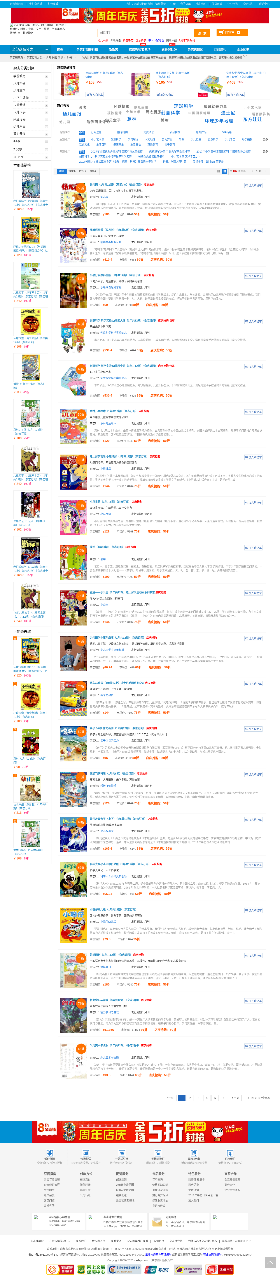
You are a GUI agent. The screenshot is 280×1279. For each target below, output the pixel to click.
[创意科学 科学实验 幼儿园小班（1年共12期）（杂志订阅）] (211, 84)
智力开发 (167, 139)
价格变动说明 (160, 1184)
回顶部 (270, 1262)
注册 (173, 3)
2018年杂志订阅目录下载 (203, 1195)
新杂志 (113, 49)
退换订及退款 (160, 1190)
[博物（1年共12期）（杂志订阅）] (31, 368)
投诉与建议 (158, 1205)
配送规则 (121, 1179)
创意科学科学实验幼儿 (113, 332)
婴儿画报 (171, 40)
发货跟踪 (217, 3)
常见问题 (49, 1200)
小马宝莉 (105, 514)
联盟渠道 (116, 1241)
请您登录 (160, 3)
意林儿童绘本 (108, 423)
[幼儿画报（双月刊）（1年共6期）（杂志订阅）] (30, 788)
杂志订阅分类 (34, 57)
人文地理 (150, 139)
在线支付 (85, 1179)
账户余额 (49, 1195)
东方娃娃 (252, 119)
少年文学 (133, 112)
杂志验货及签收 (125, 1200)
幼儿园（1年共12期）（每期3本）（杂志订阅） (122, 184)
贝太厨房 (153, 112)
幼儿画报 (72, 114)
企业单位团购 (232, 1190)
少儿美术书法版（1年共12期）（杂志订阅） (121, 1045)
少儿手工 (230, 139)
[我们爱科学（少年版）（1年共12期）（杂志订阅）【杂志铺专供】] (31, 185)
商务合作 (229, 1184)
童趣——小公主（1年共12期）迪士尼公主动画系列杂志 (128, 592)
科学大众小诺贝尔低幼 (113, 876)
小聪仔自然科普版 (110, 287)
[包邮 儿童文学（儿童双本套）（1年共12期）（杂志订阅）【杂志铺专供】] (30, 596)
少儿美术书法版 (109, 1057)
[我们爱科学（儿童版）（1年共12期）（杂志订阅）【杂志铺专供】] (30, 551)
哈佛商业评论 (98, 122)
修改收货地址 (160, 1200)
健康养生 (118, 144)
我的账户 (201, 3)
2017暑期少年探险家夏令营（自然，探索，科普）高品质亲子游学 (117, 161)
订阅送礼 (220, 49)
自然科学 (213, 139)
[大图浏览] (218, 171)
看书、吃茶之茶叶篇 (174, 161)
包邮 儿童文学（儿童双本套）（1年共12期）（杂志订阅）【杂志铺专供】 (30, 616)
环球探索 (122, 106)
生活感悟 (135, 144)
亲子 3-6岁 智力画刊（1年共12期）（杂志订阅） (123, 728)
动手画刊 (247, 139)
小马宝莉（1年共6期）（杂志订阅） (116, 501)
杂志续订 (248, 3)
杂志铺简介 (37, 1241)
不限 (81, 132)
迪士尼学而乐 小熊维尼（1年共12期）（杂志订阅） (125, 456)
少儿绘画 (196, 139)
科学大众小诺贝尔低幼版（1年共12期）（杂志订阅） (126, 864)
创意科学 (170, 113)
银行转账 (85, 1184)
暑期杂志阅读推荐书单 (151, 156)
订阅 (155, 1249)
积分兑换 (193, 1184)
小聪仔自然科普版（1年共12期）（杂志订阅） (122, 275)
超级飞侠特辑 (108, 785)
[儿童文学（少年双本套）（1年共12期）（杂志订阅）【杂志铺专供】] (30, 276)
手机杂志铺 (35, 3)
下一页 (235, 1098)
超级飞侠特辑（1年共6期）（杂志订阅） (118, 773)
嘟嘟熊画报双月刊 (110, 242)
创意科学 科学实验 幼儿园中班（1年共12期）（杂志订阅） (132, 365)
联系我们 (81, 1241)
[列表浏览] (224, 171)
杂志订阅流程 (52, 1179)
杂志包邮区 (195, 49)
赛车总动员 (107, 695)
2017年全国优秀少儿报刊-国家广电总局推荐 (117, 151)
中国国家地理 (199, 113)
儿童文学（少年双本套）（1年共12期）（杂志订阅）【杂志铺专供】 (30, 296)
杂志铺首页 (16, 57)
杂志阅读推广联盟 (137, 1241)
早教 (181, 139)
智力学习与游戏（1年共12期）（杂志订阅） (121, 1000)
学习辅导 (133, 139)
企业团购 (233, 3)
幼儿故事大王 (108, 831)
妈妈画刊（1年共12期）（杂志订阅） (117, 954)
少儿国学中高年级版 (112, 650)
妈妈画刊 (105, 967)
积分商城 (53, 3)
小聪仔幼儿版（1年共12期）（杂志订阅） (114, 909)
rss (150, 1249)
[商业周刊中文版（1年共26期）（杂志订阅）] (141, 84)
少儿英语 (115, 40)
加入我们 (193, 1200)
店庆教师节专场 (139, 49)
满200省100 (169, 49)
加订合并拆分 (160, 1195)
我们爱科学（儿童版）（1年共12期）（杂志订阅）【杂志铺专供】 (30, 571)
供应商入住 (98, 1241)
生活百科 (101, 144)
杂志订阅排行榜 (87, 49)
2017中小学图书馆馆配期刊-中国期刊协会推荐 (223, 151)
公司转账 (85, 1195)
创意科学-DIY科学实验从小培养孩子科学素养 (105, 156)
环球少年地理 (219, 121)
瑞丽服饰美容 (263, 114)
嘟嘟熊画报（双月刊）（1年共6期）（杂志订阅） (123, 230)
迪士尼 (228, 113)
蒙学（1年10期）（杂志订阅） (113, 547)
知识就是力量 (215, 106)
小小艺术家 (252, 107)
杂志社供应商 (232, 1179)
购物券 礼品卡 (196, 1179)
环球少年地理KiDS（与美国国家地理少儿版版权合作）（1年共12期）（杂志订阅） (30, 250)
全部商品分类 (22, 49)
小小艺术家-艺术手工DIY (185, 156)
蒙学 (103, 559)
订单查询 (157, 1179)
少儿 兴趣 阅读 (54, 57)
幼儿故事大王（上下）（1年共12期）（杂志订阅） (124, 818)
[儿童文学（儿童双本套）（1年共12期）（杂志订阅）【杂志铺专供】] (30, 459)
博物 (165, 120)
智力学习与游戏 (109, 1012)
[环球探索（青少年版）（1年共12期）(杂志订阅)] (31, 322)
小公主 (104, 604)
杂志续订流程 (52, 1184)
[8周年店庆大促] (140, 1132)
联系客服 (49, 1205)
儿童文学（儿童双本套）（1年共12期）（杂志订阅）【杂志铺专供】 (30, 479)
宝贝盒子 (113, 120)
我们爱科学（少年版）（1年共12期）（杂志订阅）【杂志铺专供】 (30, 205)
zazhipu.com (141, 1260)
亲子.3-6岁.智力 (109, 740)
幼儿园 (64, 122)
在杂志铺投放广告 (59, 1241)
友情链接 (159, 1241)
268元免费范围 (125, 1184)
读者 (83, 107)
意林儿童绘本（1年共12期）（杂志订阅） (119, 411)
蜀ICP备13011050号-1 (41, 1254)
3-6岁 (70, 57)
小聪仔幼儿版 (108, 921)
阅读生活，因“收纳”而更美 (208, 161)
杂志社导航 (175, 1241)
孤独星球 (114, 113)
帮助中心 (264, 3)
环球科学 (183, 106)
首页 (60, 49)
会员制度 (49, 1190)
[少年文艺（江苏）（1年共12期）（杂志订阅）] (30, 505)
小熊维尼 (105, 468)
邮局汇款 (85, 1190)
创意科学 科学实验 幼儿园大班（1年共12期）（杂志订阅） (132, 320)
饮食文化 (84, 144)
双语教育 (152, 144)
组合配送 (121, 1195)
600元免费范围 (125, 1190)
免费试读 (193, 1190)
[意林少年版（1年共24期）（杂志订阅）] (30, 413)
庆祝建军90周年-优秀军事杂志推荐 (169, 151)
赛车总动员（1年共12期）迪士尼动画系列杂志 (123, 683)
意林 (132, 119)
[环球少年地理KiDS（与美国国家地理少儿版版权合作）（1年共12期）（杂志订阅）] (30, 230)
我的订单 (185, 3)
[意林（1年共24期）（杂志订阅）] (30, 742)
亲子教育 (169, 144)
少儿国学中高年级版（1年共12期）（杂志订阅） (123, 637)
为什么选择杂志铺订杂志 (202, 1241)
